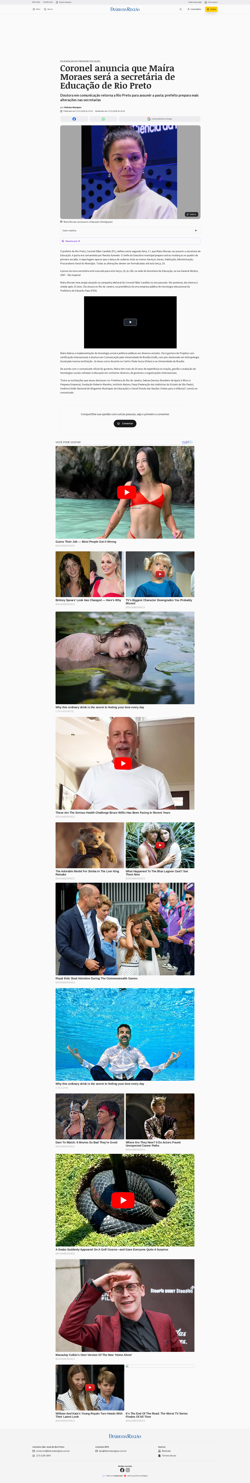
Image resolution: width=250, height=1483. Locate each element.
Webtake (166, 1451)
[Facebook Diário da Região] (122, 1470)
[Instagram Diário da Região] (128, 1470)
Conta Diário (196, 9)
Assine (213, 9)
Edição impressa (65, 2)
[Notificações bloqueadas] (180, 9)
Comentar (127, 423)
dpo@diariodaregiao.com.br (113, 1451)
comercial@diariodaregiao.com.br (53, 1451)
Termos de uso (169, 1455)
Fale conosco (213, 2)
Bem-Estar (36, 2)
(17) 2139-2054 (43, 1455)
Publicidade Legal (195, 2)
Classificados (48, 2)
